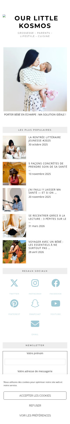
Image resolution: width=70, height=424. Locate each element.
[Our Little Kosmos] (35, 15)
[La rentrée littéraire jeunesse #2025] (14, 147)
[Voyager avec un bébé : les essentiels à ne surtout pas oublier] (14, 252)
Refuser (35, 405)
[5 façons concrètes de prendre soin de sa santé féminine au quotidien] (14, 173)
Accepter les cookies (35, 395)
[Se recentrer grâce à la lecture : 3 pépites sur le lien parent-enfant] (14, 225)
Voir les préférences (35, 415)
